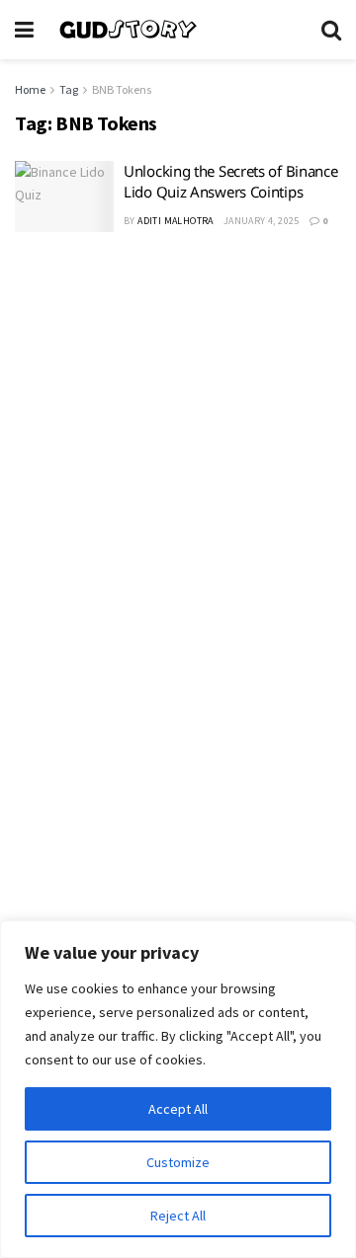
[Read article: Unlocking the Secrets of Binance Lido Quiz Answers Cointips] (64, 196)
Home (30, 89)
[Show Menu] (24, 29)
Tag (68, 89)
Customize (178, 1162)
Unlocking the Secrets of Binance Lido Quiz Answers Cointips (230, 181)
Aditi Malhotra (175, 220)
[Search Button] (331, 29)
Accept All (178, 1109)
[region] (178, 1089)
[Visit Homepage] (177, 29)
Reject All (178, 1215)
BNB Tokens (121, 89)
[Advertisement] (178, 445)
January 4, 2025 (261, 220)
